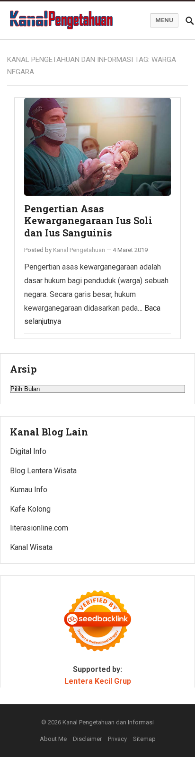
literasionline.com (39, 527)
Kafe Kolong (30, 509)
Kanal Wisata (31, 547)
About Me (53, 738)
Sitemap (144, 738)
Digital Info (28, 451)
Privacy (117, 738)
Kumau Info (28, 489)
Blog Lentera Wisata (43, 470)
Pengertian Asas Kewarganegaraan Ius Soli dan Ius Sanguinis (88, 220)
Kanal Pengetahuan (79, 249)
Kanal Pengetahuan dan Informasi (108, 722)
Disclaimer (87, 738)
